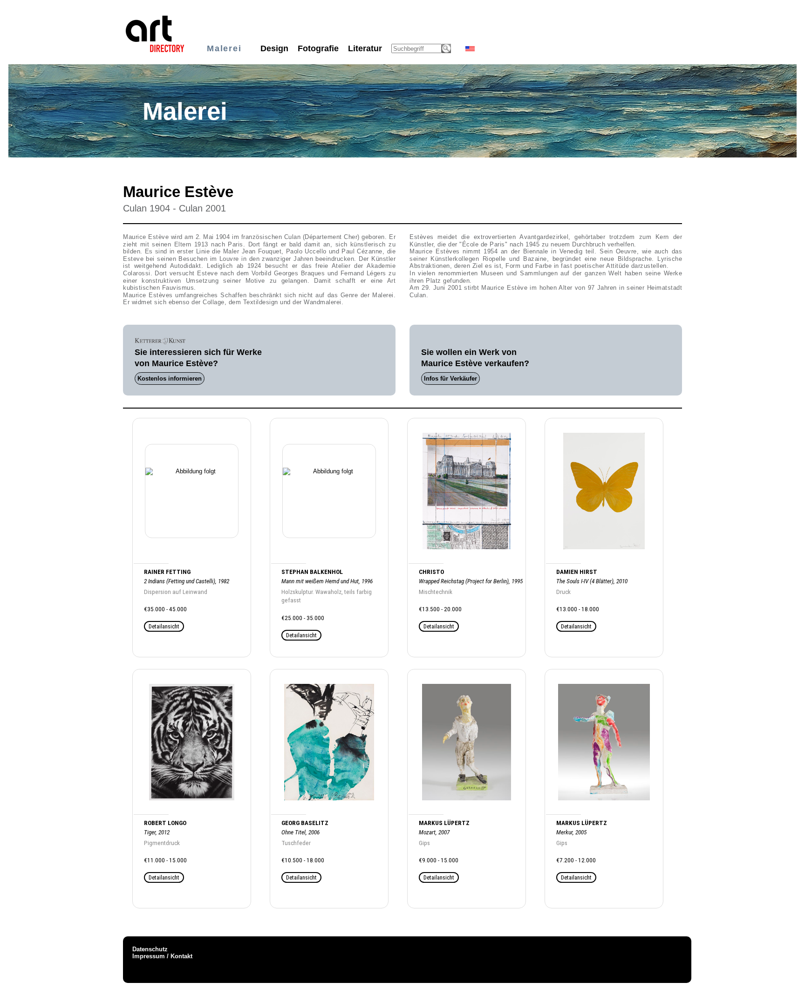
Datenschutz (150, 949)
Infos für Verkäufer (450, 378)
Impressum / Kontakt (162, 956)
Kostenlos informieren (169, 378)
